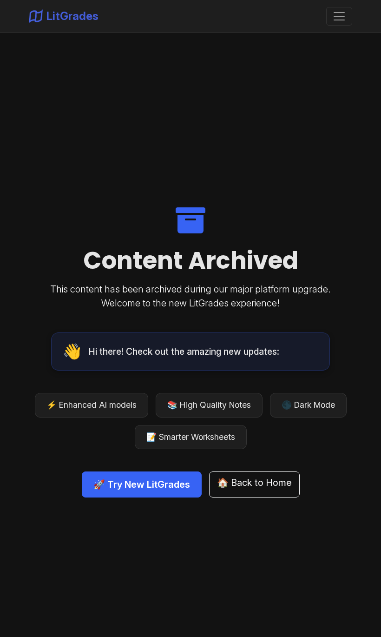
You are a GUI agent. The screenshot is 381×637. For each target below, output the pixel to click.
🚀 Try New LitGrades (141, 484)
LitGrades (72, 16)
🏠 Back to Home (254, 482)
